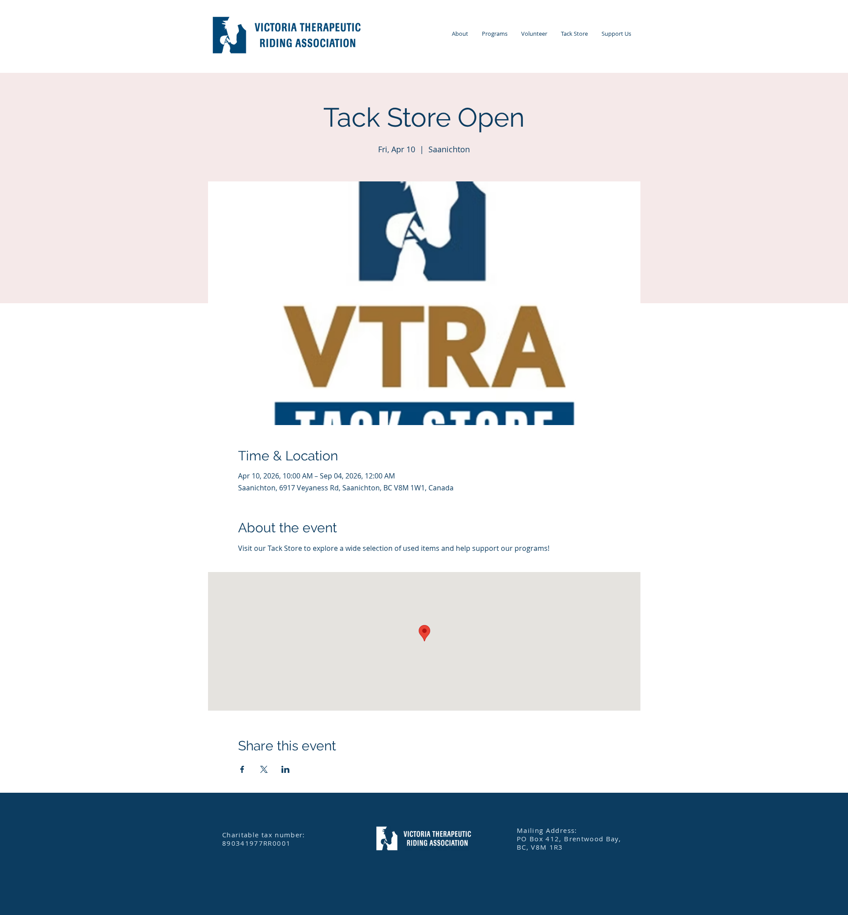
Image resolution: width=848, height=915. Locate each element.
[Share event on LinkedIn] (285, 769)
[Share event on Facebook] (242, 769)
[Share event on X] (264, 769)
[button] (460, 33)
